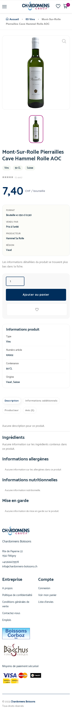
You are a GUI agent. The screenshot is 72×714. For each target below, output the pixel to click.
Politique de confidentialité (17, 595)
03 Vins (30, 19)
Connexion (44, 588)
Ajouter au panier (36, 294)
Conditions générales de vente (15, 604)
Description (12, 400)
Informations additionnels (41, 400)
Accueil (14, 19)
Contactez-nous (11, 613)
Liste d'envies (45, 602)
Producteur (12, 410)
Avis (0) (29, 410)
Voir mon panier (47, 595)
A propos (7, 588)
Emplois (6, 620)
